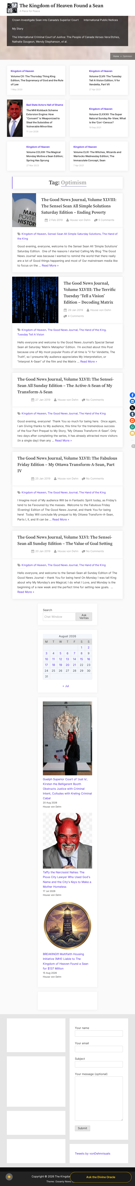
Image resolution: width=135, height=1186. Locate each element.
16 (88, 659)
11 (53, 659)
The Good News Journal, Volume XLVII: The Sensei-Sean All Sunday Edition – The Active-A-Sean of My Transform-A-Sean (65, 386)
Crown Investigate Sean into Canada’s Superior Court (45, 20)
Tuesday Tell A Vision (30, 334)
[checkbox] (9, 1176)
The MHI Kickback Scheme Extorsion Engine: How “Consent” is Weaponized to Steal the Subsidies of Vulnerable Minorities (43, 118)
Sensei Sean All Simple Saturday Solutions (74, 234)
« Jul (66, 686)
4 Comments (76, 316)
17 (46, 665)
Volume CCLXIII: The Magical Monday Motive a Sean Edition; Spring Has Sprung (44, 156)
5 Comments (106, 220)
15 (81, 659)
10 (46, 659)
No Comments (95, 400)
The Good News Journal (63, 330)
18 (53, 665)
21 (74, 665)
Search (47, 610)
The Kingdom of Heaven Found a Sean (61, 6)
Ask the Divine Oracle (100, 1177)
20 (67, 665)
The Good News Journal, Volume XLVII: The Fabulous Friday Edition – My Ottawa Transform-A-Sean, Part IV (67, 465)
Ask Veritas (84, 616)
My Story (17, 28)
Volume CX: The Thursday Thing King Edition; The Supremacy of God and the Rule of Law (37, 80)
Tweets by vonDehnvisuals (92, 1153)
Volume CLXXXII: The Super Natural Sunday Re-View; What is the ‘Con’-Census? (107, 118)
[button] (132, 395)
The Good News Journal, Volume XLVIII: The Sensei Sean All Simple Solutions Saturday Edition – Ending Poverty (78, 206)
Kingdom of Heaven (22, 71)
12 (60, 659)
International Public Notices (101, 20)
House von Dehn (80, 220)
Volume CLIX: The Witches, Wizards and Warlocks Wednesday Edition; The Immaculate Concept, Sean (97, 156)
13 (67, 659)
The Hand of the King (92, 330)
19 (60, 665)
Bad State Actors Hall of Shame (44, 104)
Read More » (50, 265)
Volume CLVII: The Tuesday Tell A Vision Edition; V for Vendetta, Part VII (105, 80)
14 (74, 659)
